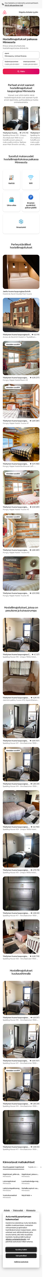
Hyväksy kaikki (21, 1250)
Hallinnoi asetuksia (21, 1262)
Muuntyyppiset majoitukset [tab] (13, 1167)
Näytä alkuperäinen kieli (14, 5)
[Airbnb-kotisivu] (4, 12)
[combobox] (21, 56)
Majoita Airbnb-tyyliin (28, 12)
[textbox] (12, 64)
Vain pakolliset (21, 1256)
